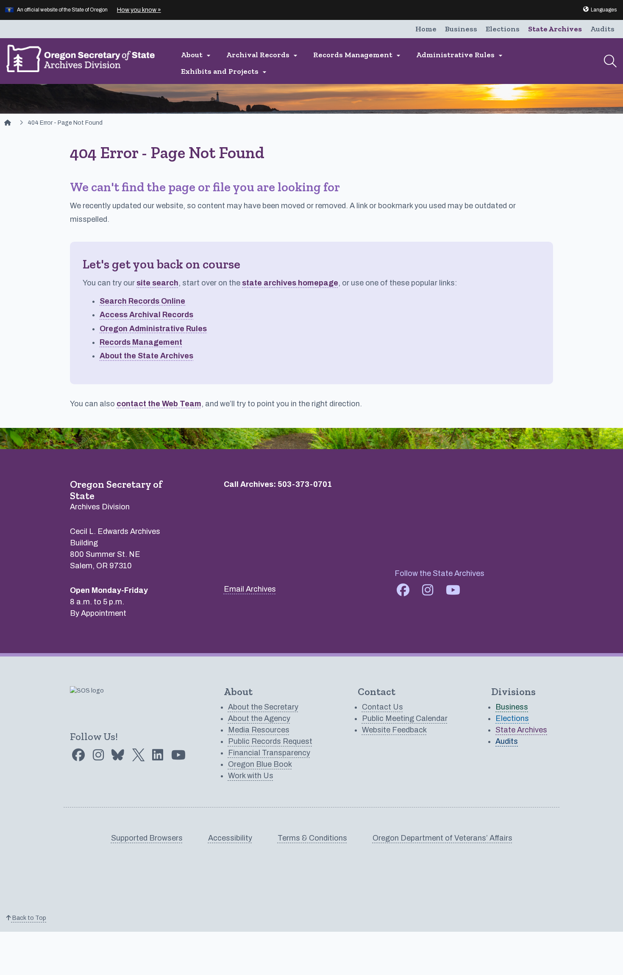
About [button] (197, 55)
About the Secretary (263, 707)
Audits (602, 29)
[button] (599, 9)
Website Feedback (394, 730)
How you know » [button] (139, 10)
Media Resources (258, 730)
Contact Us (382, 707)
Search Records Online (142, 301)
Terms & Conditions (312, 838)
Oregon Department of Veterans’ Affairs (442, 838)
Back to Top (28, 918)
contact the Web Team (159, 403)
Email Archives (250, 589)
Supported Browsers (147, 838)
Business (461, 29)
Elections (503, 29)
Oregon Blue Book (260, 764)
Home (426, 29)
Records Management (141, 342)
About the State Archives (146, 356)
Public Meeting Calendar (405, 718)
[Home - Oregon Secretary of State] (7, 123)
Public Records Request (270, 741)
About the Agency (259, 718)
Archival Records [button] (263, 55)
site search (157, 283)
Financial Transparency (269, 753)
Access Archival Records (146, 314)
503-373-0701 (305, 484)
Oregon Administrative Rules (153, 328)
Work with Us (250, 775)
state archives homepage (290, 283)
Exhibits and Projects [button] (225, 71)
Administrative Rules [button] (460, 55)
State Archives (555, 29)
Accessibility (230, 838)
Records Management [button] (358, 55)
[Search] (610, 61)
